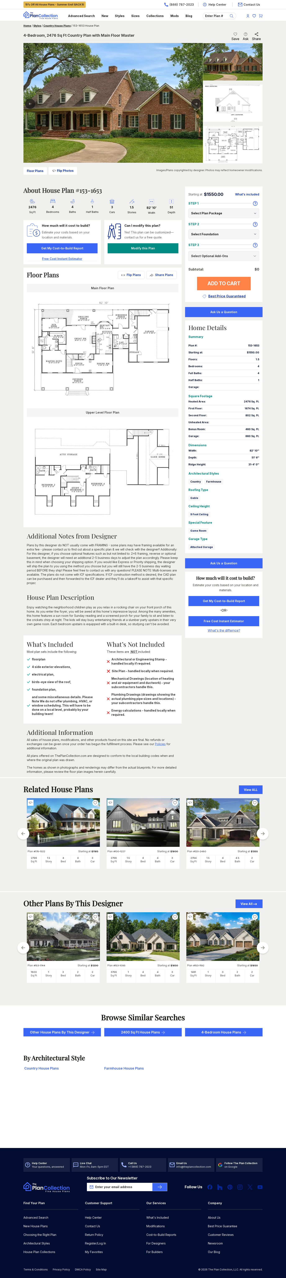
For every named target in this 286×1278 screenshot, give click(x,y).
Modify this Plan (143, 248)
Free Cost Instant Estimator (224, 621)
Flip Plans (134, 275)
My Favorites (94, 1252)
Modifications (155, 1226)
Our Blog (214, 1252)
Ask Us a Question (223, 312)
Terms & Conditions (35, 1269)
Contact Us (92, 1226)
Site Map (101, 1269)
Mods (174, 16)
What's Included (157, 1217)
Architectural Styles (36, 1243)
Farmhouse (213, 481)
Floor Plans (35, 171)
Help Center (93, 1217)
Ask (246, 39)
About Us (214, 1217)
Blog (189, 16)
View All (247, 904)
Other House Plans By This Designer (60, 1032)
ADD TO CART (223, 283)
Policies (160, 744)
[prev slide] (23, 834)
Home (27, 25)
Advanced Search (81, 16)
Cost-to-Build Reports (161, 1234)
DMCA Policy (83, 1269)
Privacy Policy (61, 1269)
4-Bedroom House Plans (221, 1032)
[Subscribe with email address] (159, 1187)
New (105, 16)
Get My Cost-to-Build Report (62, 248)
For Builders (154, 1252)
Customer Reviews (221, 1234)
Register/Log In (95, 1243)
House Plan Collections (39, 1252)
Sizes (135, 16)
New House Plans (35, 1226)
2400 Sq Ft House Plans (140, 1032)
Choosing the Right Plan (39, 1234)
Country (195, 481)
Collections (155, 16)
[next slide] (263, 834)
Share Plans (164, 275)
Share (256, 39)
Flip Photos (65, 170)
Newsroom (215, 1243)
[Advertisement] (143, 1115)
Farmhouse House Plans (124, 1068)
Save (235, 39)
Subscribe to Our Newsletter (112, 1178)
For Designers (156, 1243)
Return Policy (94, 1234)
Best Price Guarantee (222, 1226)
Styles (120, 16)
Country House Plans (57, 25)
